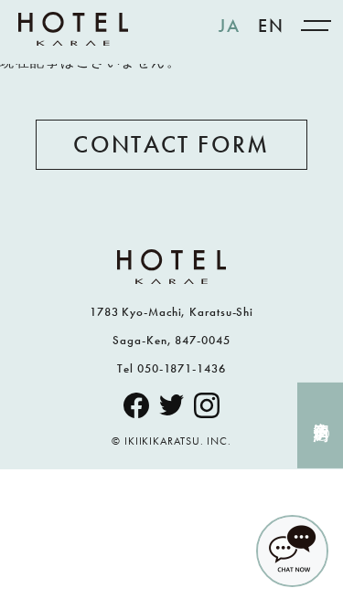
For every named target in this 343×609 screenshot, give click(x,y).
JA (229, 25)
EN (271, 25)
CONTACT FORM (171, 144)
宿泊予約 (321, 413)
